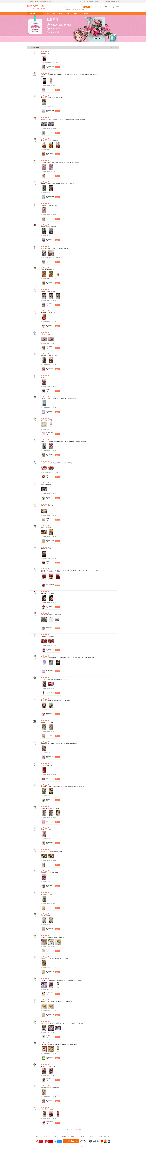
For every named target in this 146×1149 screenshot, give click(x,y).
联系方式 (64, 1136)
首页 (48, 13)
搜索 (86, 7)
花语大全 (75, 13)
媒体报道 (54, 1136)
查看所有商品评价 (77, 1129)
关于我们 (45, 1136)
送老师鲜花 (67, 9)
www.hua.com (69, 1146)
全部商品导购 (32, 13)
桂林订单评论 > (35, 27)
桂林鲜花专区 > (35, 23)
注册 (87, 1)
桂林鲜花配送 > (35, 25)
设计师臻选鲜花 (85, 13)
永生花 (61, 13)
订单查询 (91, 1)
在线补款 (91, 1136)
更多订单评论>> (114, 47)
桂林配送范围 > (35, 29)
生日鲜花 (77, 9)
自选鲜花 (72, 9)
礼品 (68, 13)
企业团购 (73, 1136)
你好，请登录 (82, 1)
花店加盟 (82, 1136)
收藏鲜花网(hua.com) (34, 1)
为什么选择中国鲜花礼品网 (104, 1136)
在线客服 (117, 6)
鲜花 (54, 13)
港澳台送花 (81, 9)
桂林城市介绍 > (35, 31)
